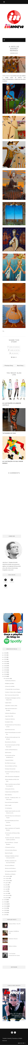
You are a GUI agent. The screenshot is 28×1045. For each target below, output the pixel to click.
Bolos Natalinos (8, 794)
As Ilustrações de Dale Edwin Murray (13, 462)
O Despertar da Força (10, 847)
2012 (5, 904)
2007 (5, 914)
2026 (5, 653)
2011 (5, 906)
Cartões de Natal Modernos (11, 749)
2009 (5, 910)
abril (6, 891)
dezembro (7, 678)
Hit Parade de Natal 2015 (10, 871)
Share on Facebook (14, 346)
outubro (7, 878)
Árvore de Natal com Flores (11, 766)
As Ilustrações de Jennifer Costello (12, 404)
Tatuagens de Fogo (9, 433)
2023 (5, 659)
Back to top (21, 1043)
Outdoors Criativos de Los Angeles (13, 692)
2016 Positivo (8, 752)
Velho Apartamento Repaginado (12, 776)
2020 (5, 665)
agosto (6, 882)
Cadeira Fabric (8, 702)
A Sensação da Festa (9, 789)
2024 (5, 657)
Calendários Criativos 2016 (11, 705)
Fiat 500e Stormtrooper (10, 763)
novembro (7, 876)
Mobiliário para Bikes (9, 683)
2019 (5, 667)
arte (16, 357)
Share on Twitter (15, 350)
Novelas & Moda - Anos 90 (14, 923)
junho (6, 887)
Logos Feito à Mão (9, 716)
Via (3, 331)
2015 (5, 676)
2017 (5, 672)
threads (5, 587)
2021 (5, 663)
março (6, 893)
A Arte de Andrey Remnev (11, 850)
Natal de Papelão (9, 853)
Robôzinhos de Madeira (10, 874)
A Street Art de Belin (9, 686)
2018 (5, 670)
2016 (5, 674)
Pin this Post (15, 353)
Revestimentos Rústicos (10, 742)
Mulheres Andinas (12, 946)
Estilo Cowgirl (8, 805)
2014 (5, 899)
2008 (5, 912)
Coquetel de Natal (9, 760)
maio (6, 889)
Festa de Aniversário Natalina (11, 802)
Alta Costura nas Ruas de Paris (12, 695)
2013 (5, 901)
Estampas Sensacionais (10, 768)
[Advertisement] (12, 523)
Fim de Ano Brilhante (9, 865)
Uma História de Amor (10, 729)
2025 (5, 655)
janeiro (6, 897)
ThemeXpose (15, 1038)
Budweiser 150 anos (13, 938)
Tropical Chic (8, 825)
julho (6, 884)
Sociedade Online (9, 721)
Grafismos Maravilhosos (10, 713)
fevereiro (7, 895)
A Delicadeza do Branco (10, 680)
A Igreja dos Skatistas (10, 719)
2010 (5, 908)
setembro (7, 880)
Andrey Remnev (6, 75)
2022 (5, 661)
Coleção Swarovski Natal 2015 (12, 791)
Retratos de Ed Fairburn (10, 868)
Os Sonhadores (8, 808)
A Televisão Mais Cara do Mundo (12, 689)
